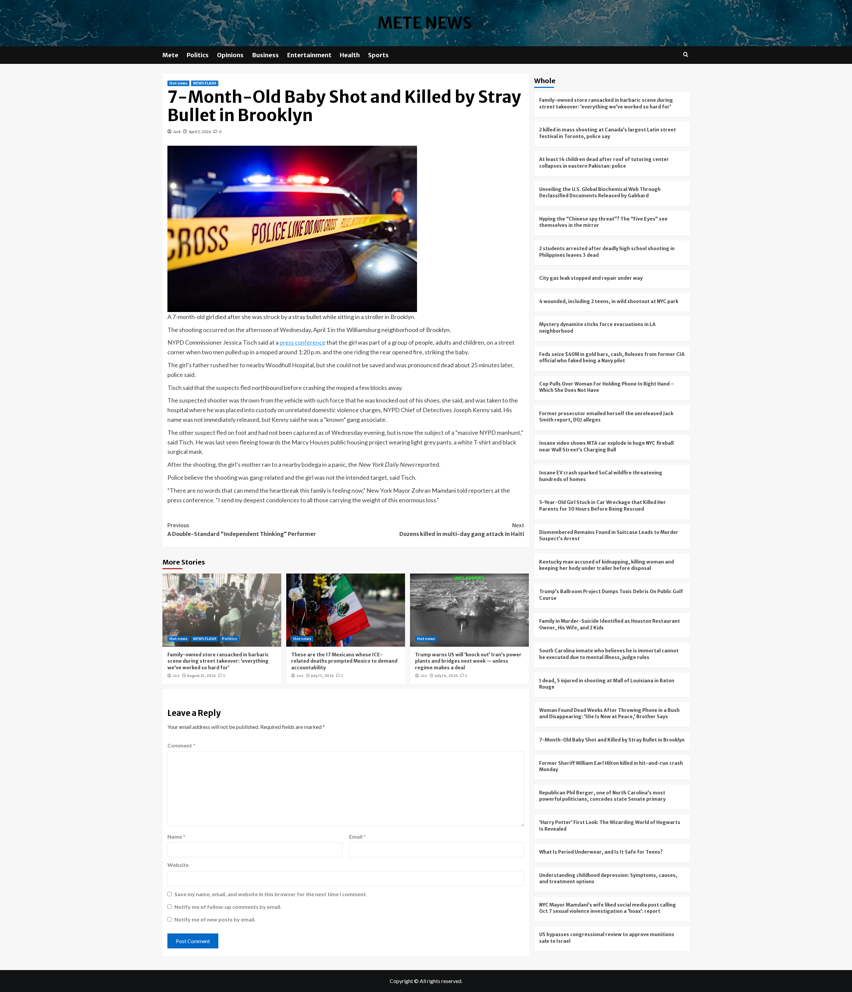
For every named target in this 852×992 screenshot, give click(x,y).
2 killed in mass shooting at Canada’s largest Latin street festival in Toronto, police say (607, 133)
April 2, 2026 (200, 131)
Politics (198, 55)
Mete (170, 55)
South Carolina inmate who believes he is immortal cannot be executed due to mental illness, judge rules (609, 654)
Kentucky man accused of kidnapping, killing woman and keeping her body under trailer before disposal (606, 565)
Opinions (230, 55)
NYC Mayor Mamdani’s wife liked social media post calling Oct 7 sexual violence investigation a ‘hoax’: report (607, 908)
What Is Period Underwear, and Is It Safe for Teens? (601, 852)
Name (176, 836)
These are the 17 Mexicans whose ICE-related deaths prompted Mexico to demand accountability (344, 661)
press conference (302, 342)
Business (265, 55)
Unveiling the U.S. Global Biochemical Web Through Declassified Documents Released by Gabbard (600, 192)
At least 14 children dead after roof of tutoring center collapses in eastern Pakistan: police (604, 162)
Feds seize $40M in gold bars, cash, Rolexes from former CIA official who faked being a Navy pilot (612, 357)
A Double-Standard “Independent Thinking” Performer (241, 529)
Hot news (178, 83)
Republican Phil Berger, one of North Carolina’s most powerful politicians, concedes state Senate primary (602, 796)
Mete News (424, 23)
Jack (177, 131)
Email (357, 836)
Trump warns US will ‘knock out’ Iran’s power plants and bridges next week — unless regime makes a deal (468, 661)
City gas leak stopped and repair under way (591, 278)
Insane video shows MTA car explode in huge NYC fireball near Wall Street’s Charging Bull (606, 446)
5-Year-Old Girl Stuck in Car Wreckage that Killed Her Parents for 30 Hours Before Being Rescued (602, 505)
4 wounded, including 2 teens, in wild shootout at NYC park (608, 301)
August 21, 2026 (201, 675)
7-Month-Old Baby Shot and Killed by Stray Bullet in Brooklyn (612, 740)
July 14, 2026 (446, 675)
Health (350, 55)
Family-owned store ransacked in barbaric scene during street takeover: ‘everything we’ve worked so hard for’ (218, 661)
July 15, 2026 (322, 675)
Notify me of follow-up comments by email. (228, 907)
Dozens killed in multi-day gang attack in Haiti (461, 529)
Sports (378, 55)
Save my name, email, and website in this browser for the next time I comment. (270, 894)
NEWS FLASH (204, 83)
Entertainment (309, 55)
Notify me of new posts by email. (215, 919)
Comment (181, 745)
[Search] (686, 55)
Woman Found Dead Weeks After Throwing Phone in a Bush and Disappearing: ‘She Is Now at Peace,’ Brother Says (609, 713)
